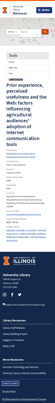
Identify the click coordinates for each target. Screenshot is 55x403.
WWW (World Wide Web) (17, 237)
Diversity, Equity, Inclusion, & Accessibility (24, 373)
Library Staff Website (14, 328)
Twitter (19, 294)
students (41, 233)
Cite (11, 73)
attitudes (20, 230)
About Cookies (10, 383)
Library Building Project (15, 334)
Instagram (4, 294)
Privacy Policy (9, 391)
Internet (42, 230)
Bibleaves (20, 13)
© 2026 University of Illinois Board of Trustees (24, 399)
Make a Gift (9, 346)
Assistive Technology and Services (20, 367)
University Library (18, 8)
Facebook (12, 294)
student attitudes (27, 233)
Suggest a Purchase (13, 340)
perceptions (12, 233)
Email (11, 62)
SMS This (13, 67)
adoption (10, 230)
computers (31, 230)
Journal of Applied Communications (23, 214)
